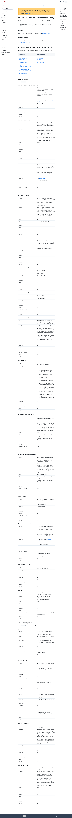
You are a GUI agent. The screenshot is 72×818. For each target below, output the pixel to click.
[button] (66, 2)
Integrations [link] (34, 1)
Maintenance (4, 37)
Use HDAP (3, 47)
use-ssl (20, 76)
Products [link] (26, 1)
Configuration (4, 30)
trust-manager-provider (23, 73)
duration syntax (42, 144)
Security (3, 32)
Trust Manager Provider (24, 44)
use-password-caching (23, 74)
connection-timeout (22, 59)
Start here (4, 13)
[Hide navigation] (14, 5)
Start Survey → (29, 13)
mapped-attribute (22, 60)
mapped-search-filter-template (25, 66)
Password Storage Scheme (25, 42)
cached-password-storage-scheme (25, 56)
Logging (3, 39)
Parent (61, 11)
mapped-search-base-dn (23, 62)
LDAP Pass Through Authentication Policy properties (63, 16)
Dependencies (62, 13)
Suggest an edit (40, 5)
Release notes (4, 15)
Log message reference (6, 59)
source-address (22, 71)
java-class (39, 56)
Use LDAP (3, 45)
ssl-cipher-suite (40, 58)
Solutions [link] (48, 1)
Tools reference (4, 61)
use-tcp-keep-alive (40, 60)
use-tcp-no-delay (40, 62)
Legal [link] (31, 816)
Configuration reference (6, 52)
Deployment (4, 22)
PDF (46, 5)
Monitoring (4, 41)
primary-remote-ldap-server (24, 69)
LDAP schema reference (6, 58)
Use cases (3, 17)
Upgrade (3, 25)
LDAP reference (4, 56)
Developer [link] (41, 1)
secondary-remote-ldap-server (25, 70)
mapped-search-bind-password (25, 65)
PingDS (3, 5)
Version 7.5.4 (7, 8)
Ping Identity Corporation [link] (14, 816)
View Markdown (51, 5)
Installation (4, 24)
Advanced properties (63, 19)
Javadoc (3, 54)
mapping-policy (22, 67)
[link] (7, 2)
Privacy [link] (34, 816)
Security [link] (38, 816)
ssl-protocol (39, 59)
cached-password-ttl (23, 58)
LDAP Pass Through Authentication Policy (26, 5)
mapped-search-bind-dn (23, 63)
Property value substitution (23, 51)
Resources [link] (55, 1)
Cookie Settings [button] (44, 816)
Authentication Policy (46, 33)
